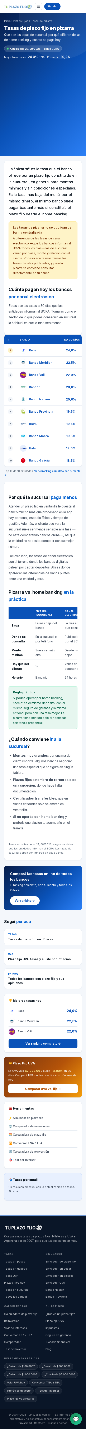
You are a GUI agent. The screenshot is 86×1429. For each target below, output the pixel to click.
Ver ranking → (25, 900)
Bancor (34, 387)
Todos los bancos (16, 1296)
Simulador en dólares (59, 1275)
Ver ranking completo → (43, 1043)
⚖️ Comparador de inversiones (29, 1126)
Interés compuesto (19, 1390)
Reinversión (11, 1320)
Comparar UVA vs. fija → (43, 1089)
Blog (48, 1349)
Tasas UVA (11, 1275)
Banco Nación (39, 399)
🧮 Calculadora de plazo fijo (27, 1134)
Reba (33, 350)
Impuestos (52, 1328)
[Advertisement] (43, 105)
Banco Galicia (39, 460)
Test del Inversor (15, 1349)
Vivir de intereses (15, 1328)
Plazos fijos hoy (14, 1282)
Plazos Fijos (20, 21)
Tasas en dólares (15, 1268)
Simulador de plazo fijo (61, 1261)
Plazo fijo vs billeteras (20, 1398)
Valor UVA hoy (16, 1382)
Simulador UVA (55, 1282)
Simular (52, 6)
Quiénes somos (57, 1423)
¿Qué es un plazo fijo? (60, 1314)
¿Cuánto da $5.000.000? (59, 1374)
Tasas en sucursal (16, 1289)
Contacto (39, 1423)
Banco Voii (37, 374)
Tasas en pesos (14, 1261)
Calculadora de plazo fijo (20, 1314)
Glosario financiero (58, 1342)
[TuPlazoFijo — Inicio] (18, 6)
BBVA (33, 424)
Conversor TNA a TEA (46, 1382)
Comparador (12, 1342)
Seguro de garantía (58, 1335)
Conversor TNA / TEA (18, 1335)
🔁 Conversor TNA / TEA (25, 1143)
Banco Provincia (41, 411)
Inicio (7, 21)
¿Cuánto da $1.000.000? (22, 1374)
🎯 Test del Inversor (22, 1160)
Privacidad (25, 1423)
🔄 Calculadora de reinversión (29, 1151)
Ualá (32, 448)
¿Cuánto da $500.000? (56, 1366)
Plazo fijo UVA (55, 1320)
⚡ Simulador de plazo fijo (26, 1118)
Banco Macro (39, 436)
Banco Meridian (40, 362)
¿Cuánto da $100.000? (21, 1366)
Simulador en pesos (59, 1268)
